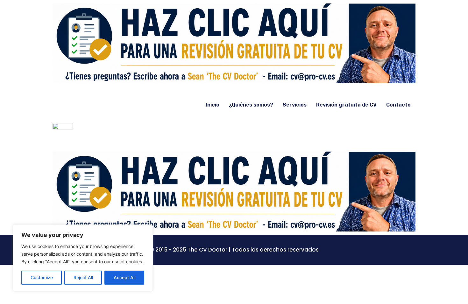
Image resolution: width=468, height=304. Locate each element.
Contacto (398, 105)
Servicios (295, 105)
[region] (83, 258)
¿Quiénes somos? (251, 105)
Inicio (212, 105)
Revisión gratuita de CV (346, 105)
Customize (42, 277)
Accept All (124, 277)
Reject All (83, 277)
